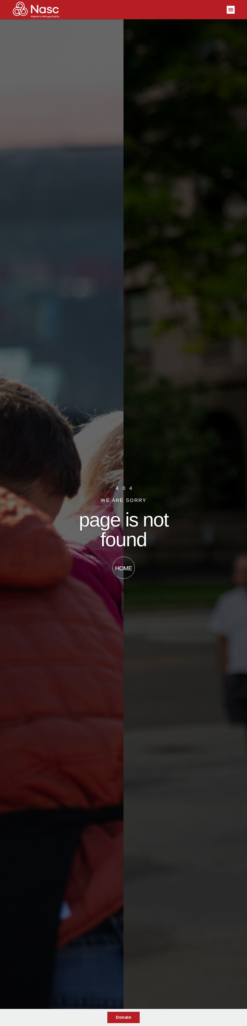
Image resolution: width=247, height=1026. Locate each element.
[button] (230, 10)
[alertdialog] (123, 1017)
